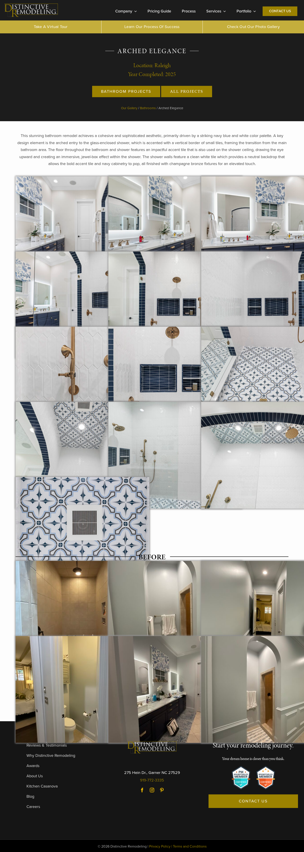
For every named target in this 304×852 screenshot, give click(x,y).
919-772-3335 (152, 780)
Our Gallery (129, 108)
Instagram (152, 790)
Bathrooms (148, 108)
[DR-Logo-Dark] (31, 5)
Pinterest (162, 790)
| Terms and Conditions (189, 846)
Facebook (142, 790)
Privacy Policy (159, 846)
